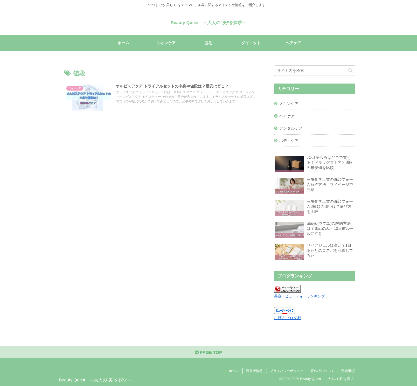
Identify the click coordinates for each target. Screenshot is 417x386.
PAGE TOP (210, 352)
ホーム (234, 371)
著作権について (322, 371)
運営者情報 (254, 371)
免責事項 (348, 371)
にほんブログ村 (287, 318)
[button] (350, 70)
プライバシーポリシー (287, 371)
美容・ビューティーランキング (299, 296)
